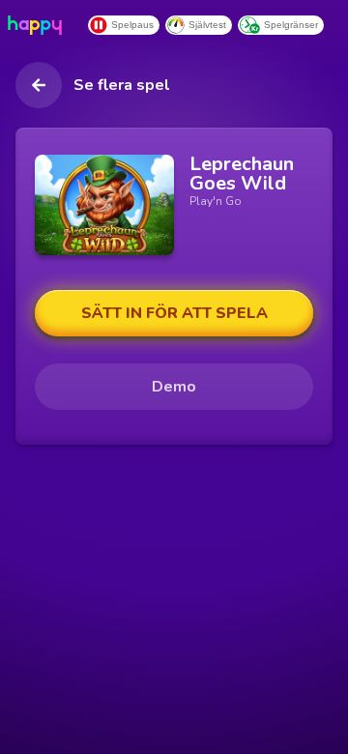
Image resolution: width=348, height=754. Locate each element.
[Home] (39, 25)
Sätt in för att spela (174, 313)
